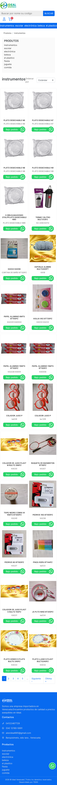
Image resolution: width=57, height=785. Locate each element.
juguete (8, 64)
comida (8, 67)
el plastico (51, 25)
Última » (48, 680)
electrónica (30, 25)
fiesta (7, 61)
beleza (41, 25)
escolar (19, 25)
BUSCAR (49, 13)
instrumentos (7, 25)
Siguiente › (36, 680)
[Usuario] (4, 19)
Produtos (7, 33)
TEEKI (35, 782)
